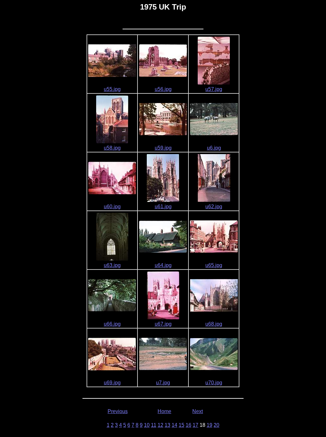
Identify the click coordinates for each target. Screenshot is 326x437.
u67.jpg (163, 324)
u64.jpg (163, 265)
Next (197, 411)
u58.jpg (112, 148)
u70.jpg (213, 382)
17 (195, 425)
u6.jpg (214, 148)
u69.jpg (112, 382)
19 (209, 425)
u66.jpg (112, 324)
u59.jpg (163, 148)
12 (160, 425)
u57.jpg (213, 89)
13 (167, 425)
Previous (118, 411)
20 (216, 425)
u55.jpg (112, 89)
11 (153, 425)
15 (181, 425)
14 (174, 425)
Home (164, 411)
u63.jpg (112, 265)
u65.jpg (213, 265)
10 (147, 425)
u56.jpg (163, 89)
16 (188, 425)
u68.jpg (213, 324)
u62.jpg (213, 206)
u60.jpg (112, 206)
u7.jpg (163, 382)
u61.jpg (163, 206)
